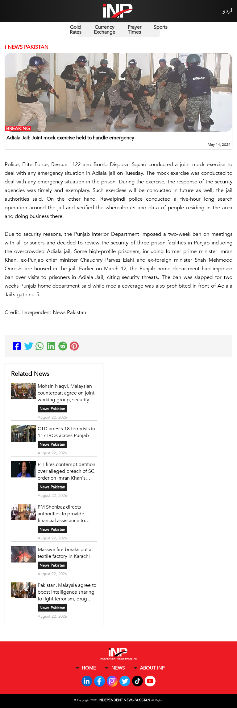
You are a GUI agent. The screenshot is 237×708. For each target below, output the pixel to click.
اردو (227, 10)
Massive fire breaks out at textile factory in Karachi (65, 553)
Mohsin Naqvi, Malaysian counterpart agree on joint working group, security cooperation (66, 393)
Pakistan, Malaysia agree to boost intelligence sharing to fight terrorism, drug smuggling (67, 592)
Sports (161, 27)
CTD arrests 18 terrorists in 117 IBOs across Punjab (66, 432)
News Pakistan (52, 408)
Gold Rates (75, 29)
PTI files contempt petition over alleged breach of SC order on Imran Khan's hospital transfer (66, 471)
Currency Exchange (104, 29)
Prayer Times (134, 29)
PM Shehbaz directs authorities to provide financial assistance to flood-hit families (61, 514)
